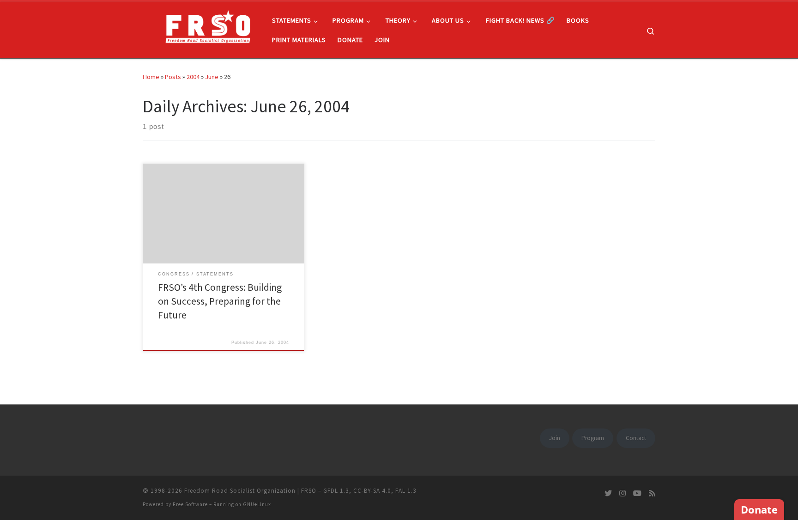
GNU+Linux (257, 504)
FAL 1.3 (406, 491)
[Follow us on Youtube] (637, 493)
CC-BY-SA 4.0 (372, 491)
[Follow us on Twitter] (608, 493)
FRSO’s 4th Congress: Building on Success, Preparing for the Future (220, 301)
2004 (193, 77)
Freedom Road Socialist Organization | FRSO (250, 491)
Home (151, 77)
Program (592, 438)
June (211, 77)
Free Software (190, 504)
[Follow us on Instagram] (622, 493)
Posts (173, 77)
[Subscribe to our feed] (652, 493)
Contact (636, 438)
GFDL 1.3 (336, 491)
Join (554, 438)
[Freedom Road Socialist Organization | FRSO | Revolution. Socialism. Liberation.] (200, 28)
